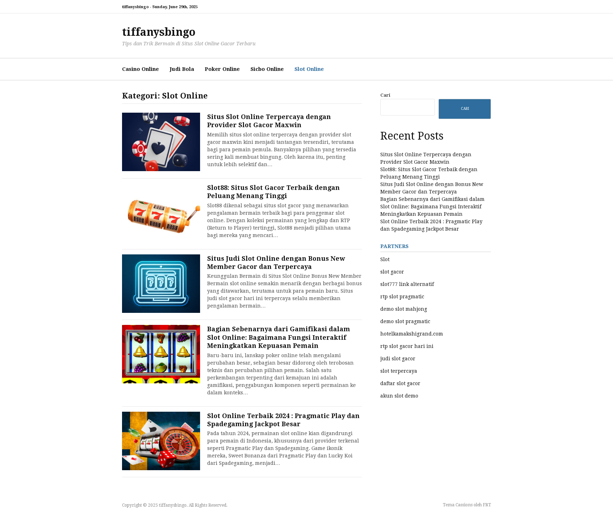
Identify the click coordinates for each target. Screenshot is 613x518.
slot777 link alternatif (407, 284)
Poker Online (222, 69)
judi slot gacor (397, 358)
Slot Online (309, 69)
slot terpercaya (398, 371)
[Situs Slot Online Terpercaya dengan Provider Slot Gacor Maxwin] (161, 142)
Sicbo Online (267, 69)
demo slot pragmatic (405, 321)
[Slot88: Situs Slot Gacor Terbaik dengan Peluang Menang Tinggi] (161, 213)
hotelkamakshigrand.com (411, 334)
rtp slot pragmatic (402, 296)
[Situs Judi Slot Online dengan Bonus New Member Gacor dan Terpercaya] (161, 283)
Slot (385, 259)
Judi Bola (182, 69)
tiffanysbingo (158, 32)
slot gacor (392, 272)
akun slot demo (399, 396)
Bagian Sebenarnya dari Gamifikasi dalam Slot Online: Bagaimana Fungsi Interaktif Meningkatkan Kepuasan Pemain (278, 337)
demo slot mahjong (403, 309)
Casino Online (140, 69)
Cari (385, 95)
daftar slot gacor (400, 383)
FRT (487, 504)
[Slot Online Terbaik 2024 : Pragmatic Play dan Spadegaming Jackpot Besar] (161, 441)
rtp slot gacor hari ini (406, 346)
